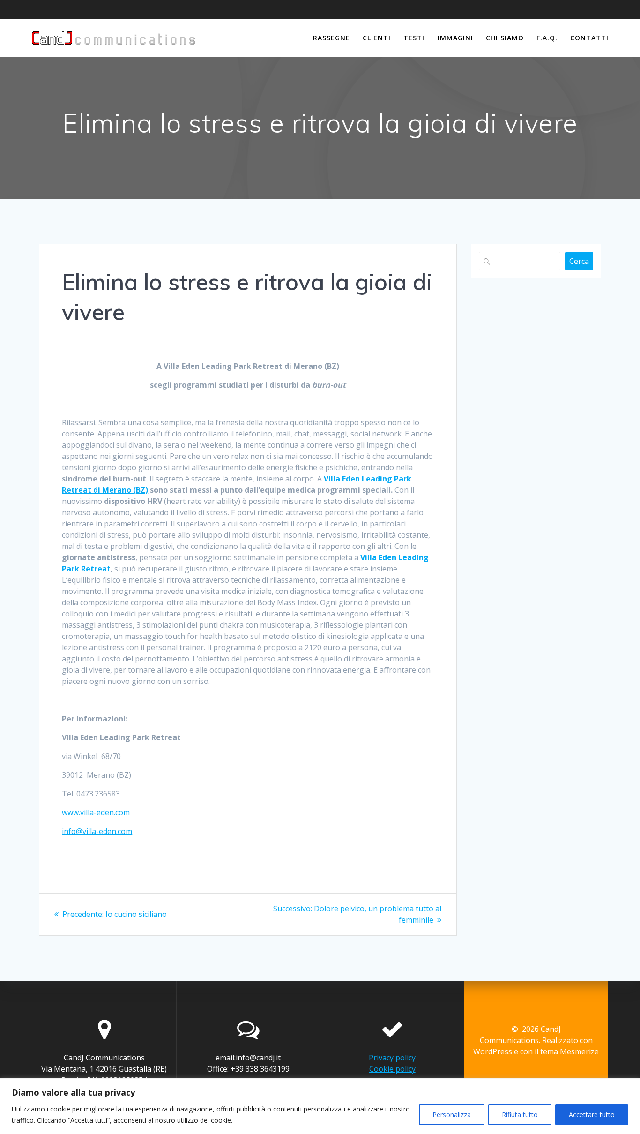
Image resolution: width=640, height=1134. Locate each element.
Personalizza (451, 1114)
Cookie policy (392, 1069)
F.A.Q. (547, 37)
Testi (413, 37)
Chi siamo (505, 37)
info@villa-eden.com (97, 831)
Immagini (455, 37)
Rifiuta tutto (520, 1114)
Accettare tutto (592, 1114)
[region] (320, 1106)
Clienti (377, 37)
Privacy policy (392, 1057)
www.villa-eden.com (96, 812)
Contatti (589, 37)
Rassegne (331, 37)
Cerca (579, 261)
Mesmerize (579, 1051)
